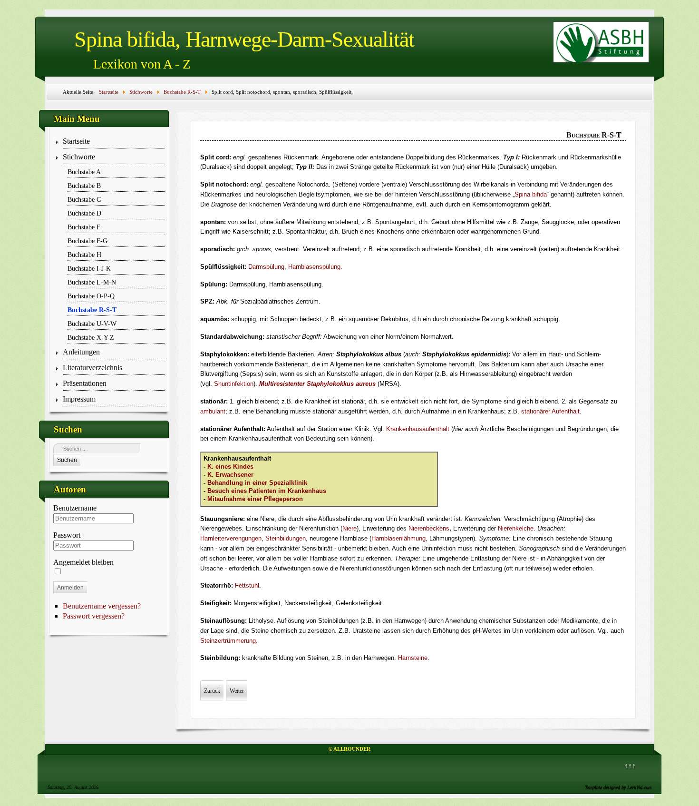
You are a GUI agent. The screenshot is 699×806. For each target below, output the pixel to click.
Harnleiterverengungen (231, 538)
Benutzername (75, 508)
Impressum (79, 399)
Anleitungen (81, 352)
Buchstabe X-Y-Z (91, 337)
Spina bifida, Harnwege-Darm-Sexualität (244, 39)
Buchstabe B (84, 185)
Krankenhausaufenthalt (417, 428)
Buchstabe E (84, 227)
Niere (349, 528)
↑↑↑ (630, 766)
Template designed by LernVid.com (618, 787)
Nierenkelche (516, 528)
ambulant (212, 411)
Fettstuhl (247, 585)
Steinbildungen (285, 538)
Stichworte (79, 157)
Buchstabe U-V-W (92, 323)
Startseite (76, 141)
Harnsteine (412, 657)
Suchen (67, 460)
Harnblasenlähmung (398, 538)
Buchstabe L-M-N (92, 282)
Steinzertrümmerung (228, 640)
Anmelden (70, 587)
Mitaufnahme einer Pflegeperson (255, 498)
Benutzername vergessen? (102, 606)
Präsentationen (85, 383)
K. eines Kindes (230, 466)
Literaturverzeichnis (92, 368)
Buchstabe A (84, 172)
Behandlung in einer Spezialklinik (257, 482)
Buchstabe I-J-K (89, 268)
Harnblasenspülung (314, 266)
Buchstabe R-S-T (92, 310)
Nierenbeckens (428, 528)
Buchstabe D (84, 213)
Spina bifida (531, 194)
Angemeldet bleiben (83, 562)
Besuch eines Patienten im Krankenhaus (266, 490)
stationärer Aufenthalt (550, 411)
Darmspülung (266, 266)
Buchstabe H (84, 254)
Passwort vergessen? (94, 616)
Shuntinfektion (233, 383)
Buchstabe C (84, 199)
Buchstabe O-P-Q (91, 296)
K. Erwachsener (230, 474)
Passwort (66, 535)
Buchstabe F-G (87, 241)
